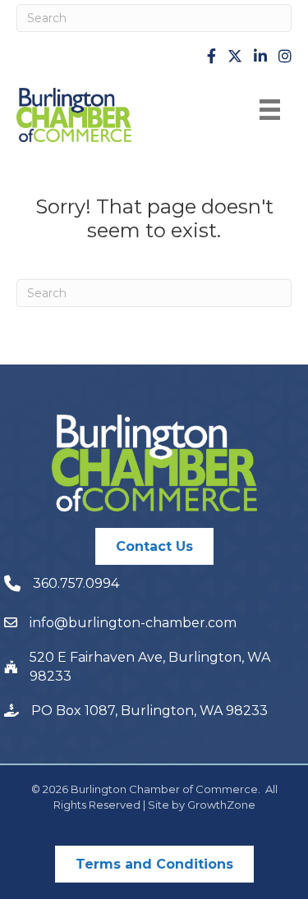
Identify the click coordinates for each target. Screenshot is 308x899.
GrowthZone (221, 804)
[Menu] (270, 109)
